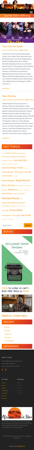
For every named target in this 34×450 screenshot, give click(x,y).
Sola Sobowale (6, 206)
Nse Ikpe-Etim (21, 190)
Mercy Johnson (8, 185)
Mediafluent (21, 446)
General (16, 100)
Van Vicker (26, 215)
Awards (4, 388)
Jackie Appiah (7, 172)
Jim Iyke (27, 172)
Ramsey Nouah (10, 198)
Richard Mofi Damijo (9, 203)
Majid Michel (23, 180)
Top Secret (7, 337)
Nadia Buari (4, 190)
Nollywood (12, 189)
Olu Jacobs (27, 190)
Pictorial (4, 396)
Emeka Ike (4, 164)
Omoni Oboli (7, 193)
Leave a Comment (7, 50)
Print (26, 291)
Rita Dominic (20, 203)
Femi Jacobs (15, 164)
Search (28, 225)
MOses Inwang (27, 185)
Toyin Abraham (6, 215)
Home (3, 383)
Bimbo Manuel (6, 156)
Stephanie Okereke (14, 206)
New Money (9, 96)
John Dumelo (7, 176)
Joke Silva (15, 176)
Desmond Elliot (20, 160)
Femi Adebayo (9, 164)
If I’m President (9, 341)
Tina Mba (5, 210)
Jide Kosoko (19, 172)
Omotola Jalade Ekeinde (18, 193)
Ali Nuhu (14, 153)
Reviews (17, 50)
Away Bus (7, 331)
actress (8, 153)
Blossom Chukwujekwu (18, 157)
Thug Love (7, 334)
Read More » (6, 88)
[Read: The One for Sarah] (17, 32)
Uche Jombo (16, 215)
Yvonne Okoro (10, 219)
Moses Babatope (20, 185)
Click (5, 288)
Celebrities (5, 390)
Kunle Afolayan (8, 180)
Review (21, 198)
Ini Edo (20, 167)
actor (3, 153)
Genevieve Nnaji (9, 167)
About (3, 385)
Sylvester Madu (23, 206)
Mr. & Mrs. (7, 327)
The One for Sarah (12, 46)
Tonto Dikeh (16, 210)
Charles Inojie (10, 160)
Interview (26, 168)
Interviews (5, 393)
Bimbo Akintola (21, 153)
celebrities (4, 160)
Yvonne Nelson (4, 219)
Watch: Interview (14, 316)
